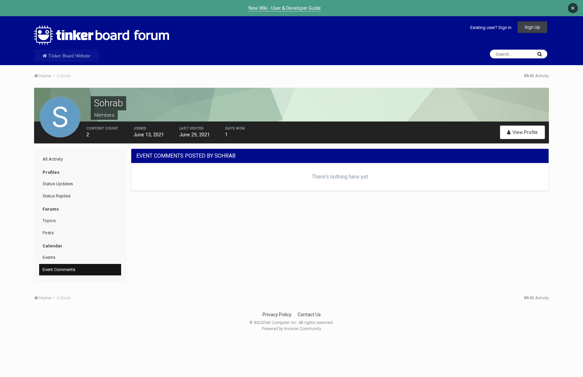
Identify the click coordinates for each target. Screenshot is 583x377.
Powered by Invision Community (291, 328)
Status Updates (58, 183)
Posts (48, 232)
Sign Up (532, 27)
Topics (49, 220)
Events (49, 257)
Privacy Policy (277, 314)
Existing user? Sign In (490, 27)
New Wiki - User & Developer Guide (285, 8)
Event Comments (59, 269)
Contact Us (309, 314)
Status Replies (57, 195)
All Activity (53, 159)
